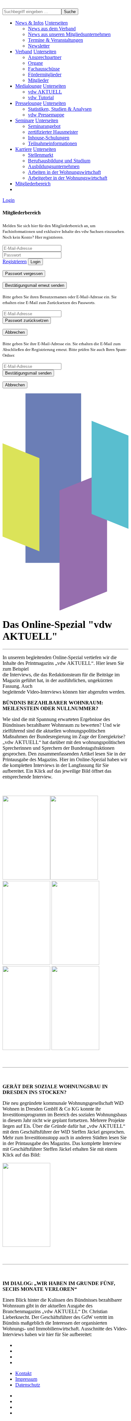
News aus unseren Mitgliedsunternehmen (69, 34)
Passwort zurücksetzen (26, 320)
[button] (56, 23)
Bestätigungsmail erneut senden (34, 285)
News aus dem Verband (52, 28)
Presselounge (28, 103)
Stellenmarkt (40, 155)
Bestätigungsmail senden (28, 373)
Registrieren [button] (15, 261)
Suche (70, 11)
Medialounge (28, 86)
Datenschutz (27, 1385)
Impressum (26, 1379)
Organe (35, 63)
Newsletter (39, 45)
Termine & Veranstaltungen (55, 40)
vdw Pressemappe (46, 114)
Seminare (24, 120)
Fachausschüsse (44, 68)
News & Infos (29, 23)
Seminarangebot (44, 126)
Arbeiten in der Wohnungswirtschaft (64, 172)
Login (9, 200)
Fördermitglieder (44, 74)
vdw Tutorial (41, 97)
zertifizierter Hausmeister (53, 132)
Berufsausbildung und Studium (59, 160)
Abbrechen (15, 332)
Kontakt (23, 1373)
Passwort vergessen (24, 273)
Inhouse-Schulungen (48, 137)
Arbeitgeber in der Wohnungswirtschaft (67, 178)
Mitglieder (38, 80)
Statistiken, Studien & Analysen (60, 109)
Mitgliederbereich (33, 183)
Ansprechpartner (44, 57)
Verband (23, 51)
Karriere (23, 149)
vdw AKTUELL (45, 91)
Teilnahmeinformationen (52, 143)
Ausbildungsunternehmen (53, 166)
